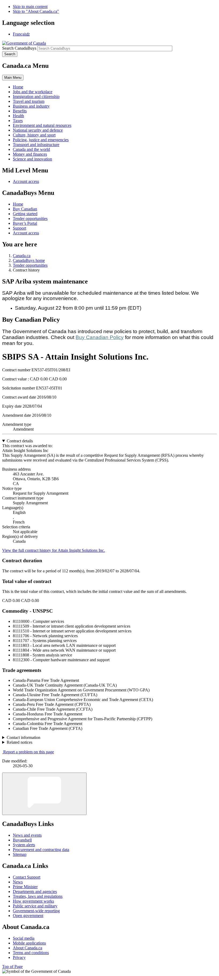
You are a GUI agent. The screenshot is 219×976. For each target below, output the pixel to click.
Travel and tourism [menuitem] (28, 101)
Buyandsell (22, 840)
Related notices (19, 742)
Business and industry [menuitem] (31, 106)
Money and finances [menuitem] (30, 154)
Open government (28, 915)
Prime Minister (25, 886)
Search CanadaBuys (19, 48)
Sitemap (19, 854)
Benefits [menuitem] (20, 111)
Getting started (25, 213)
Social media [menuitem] (23, 938)
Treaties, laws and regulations (37, 896)
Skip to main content (30, 6)
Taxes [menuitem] (18, 120)
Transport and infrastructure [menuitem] (36, 144)
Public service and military (35, 906)
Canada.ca (21, 255)
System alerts (24, 845)
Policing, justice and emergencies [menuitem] (41, 139)
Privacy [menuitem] (19, 957)
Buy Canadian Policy (100, 337)
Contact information (23, 737)
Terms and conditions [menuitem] (31, 952)
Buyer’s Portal (25, 223)
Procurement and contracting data (41, 849)
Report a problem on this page (28, 752)
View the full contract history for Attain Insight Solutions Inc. (53, 550)
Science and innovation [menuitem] (32, 159)
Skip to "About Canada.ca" (36, 11)
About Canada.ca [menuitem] (27, 948)
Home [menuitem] (18, 87)
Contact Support (26, 877)
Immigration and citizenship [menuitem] (36, 96)
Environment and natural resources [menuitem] (42, 125)
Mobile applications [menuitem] (29, 943)
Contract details (20, 441)
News (18, 882)
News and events (27, 835)
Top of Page (12, 966)
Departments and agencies (35, 891)
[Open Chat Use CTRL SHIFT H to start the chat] (44, 794)
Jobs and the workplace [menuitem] (32, 91)
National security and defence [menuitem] (38, 130)
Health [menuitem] (18, 115)
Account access (26, 181)
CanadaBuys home (29, 260)
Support (19, 228)
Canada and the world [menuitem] (31, 149)
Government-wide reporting (36, 910)
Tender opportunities (30, 218)
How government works (33, 901)
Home (18, 204)
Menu (12, 78)
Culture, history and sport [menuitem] (34, 135)
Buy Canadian (25, 209)
